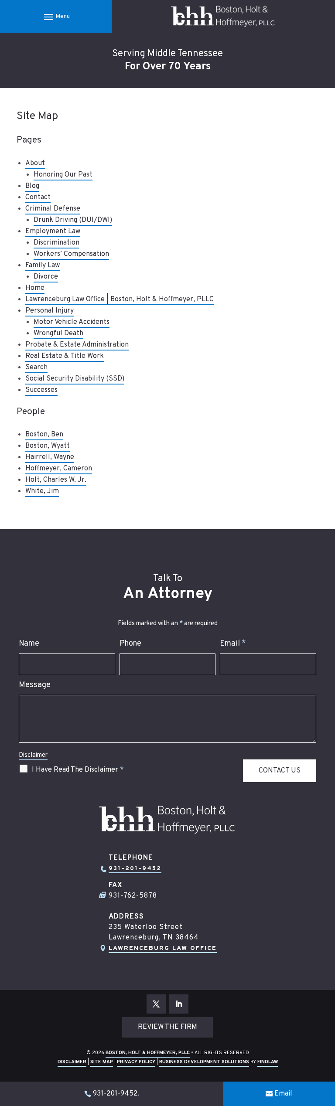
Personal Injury (49, 310)
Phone (130, 644)
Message (35, 685)
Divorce (46, 276)
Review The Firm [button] (167, 1027)
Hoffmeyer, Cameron (58, 468)
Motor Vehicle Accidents (71, 322)
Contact (38, 197)
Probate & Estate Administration (77, 344)
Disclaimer (33, 755)
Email (233, 644)
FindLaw (267, 1062)
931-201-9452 (135, 868)
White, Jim (42, 491)
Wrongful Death (58, 333)
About (35, 163)
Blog (32, 186)
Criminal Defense (52, 208)
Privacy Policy (136, 1062)
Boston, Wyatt (47, 446)
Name (29, 644)
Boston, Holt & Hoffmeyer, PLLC (148, 1053)
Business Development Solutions (204, 1062)
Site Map (101, 1062)
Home (34, 288)
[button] (55, 17)
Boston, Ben (44, 434)
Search (36, 367)
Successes (41, 390)
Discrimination (56, 242)
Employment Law (52, 231)
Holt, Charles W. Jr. (55, 480)
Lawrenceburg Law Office (163, 948)
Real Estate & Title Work (64, 356)
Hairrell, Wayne (49, 457)
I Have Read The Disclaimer (78, 770)
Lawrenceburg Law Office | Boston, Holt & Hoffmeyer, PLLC (119, 299)
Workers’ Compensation (71, 254)
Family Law (42, 265)
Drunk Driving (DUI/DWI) (73, 220)
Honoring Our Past (63, 174)
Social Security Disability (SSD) (74, 378)
